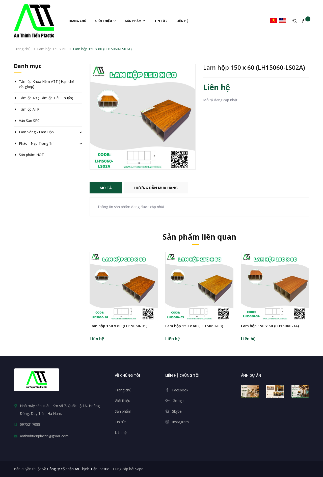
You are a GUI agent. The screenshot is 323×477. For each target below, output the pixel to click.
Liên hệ (182, 21)
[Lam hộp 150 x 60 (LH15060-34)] (275, 286)
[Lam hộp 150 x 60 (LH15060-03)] (199, 286)
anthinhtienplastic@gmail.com (44, 436)
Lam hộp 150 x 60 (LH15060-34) (270, 325)
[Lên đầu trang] (315, 445)
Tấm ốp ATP (29, 109)
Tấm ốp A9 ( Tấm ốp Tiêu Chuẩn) (46, 97)
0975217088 (30, 424)
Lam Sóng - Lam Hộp (36, 132)
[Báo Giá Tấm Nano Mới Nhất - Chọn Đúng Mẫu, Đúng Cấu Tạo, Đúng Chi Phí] (275, 391)
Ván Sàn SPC (29, 120)
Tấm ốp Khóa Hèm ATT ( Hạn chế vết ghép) (46, 84)
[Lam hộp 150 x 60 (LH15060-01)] (124, 286)
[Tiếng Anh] (282, 20)
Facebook (180, 390)
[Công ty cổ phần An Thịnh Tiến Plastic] (36, 379)
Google (178, 400)
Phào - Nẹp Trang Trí (36, 143)
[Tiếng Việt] (273, 20)
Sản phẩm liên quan (199, 237)
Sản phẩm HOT (31, 154)
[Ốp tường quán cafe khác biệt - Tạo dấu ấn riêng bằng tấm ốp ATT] (250, 391)
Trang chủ (77, 21)
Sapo (139, 468)
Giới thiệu (104, 21)
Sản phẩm (133, 21)
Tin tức (161, 21)
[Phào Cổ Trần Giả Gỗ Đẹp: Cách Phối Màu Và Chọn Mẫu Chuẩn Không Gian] (300, 391)
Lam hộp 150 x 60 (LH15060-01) (118, 325)
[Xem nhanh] (123, 298)
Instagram (180, 421)
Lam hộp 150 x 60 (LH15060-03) (194, 325)
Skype (177, 411)
